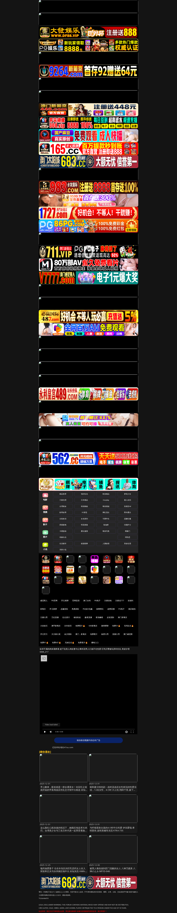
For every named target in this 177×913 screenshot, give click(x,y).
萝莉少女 (127, 494)
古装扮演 (62, 519)
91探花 (84, 512)
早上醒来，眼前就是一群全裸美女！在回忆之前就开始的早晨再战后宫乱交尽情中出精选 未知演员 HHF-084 (63, 790)
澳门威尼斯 (128, 634)
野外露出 (127, 512)
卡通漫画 (62, 531)
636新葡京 (93, 625)
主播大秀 (44, 617)
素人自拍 (127, 500)
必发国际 (110, 617)
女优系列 (84, 519)
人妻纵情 (106, 543)
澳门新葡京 (122, 617)
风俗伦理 (127, 543)
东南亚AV (127, 506)
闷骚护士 (127, 525)
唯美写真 (106, 531)
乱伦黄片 (66, 617)
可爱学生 (106, 519)
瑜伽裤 (105, 525)
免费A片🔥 (56, 642)
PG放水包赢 (88, 609)
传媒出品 (62, 537)
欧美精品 (106, 494)
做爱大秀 (105, 634)
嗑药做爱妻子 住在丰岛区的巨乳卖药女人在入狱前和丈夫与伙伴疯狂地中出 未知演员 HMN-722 (63, 871)
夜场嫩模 (99, 617)
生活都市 (62, 543)
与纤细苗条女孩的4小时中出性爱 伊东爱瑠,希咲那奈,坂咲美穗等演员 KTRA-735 (112, 829)
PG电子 (97, 600)
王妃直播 (55, 617)
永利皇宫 (68, 625)
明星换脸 (84, 525)
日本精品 (84, 500)
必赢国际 (64, 609)
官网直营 (76, 600)
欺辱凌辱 (62, 512)
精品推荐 (62, 494)
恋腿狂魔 (127, 519)
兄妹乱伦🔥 (69, 642)
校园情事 (84, 543)
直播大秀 (116, 634)
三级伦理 (62, 500)
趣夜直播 (88, 617)
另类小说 (62, 549)
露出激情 (84, 531)
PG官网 (54, 600)
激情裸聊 (105, 625)
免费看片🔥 (80, 625)
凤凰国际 (75, 609)
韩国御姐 (84, 506)
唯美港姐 (106, 506)
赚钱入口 (95, 642)
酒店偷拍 (132, 609)
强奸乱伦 (84, 494)
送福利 (130, 600)
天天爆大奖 (56, 634)
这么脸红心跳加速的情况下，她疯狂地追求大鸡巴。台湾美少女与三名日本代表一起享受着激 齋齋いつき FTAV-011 (63, 830)
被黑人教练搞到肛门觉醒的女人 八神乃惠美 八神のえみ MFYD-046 (112, 870)
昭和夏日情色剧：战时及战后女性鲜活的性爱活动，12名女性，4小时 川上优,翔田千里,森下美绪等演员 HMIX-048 (113, 790)
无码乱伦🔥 (129, 625)
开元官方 (44, 634)
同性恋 (127, 537)
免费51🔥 (116, 625)
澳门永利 (87, 600)
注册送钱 (108, 600)
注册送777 (119, 600)
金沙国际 (68, 634)
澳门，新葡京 (80, 634)
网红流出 (106, 512)
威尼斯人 (44, 600)
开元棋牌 (65, 600)
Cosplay (106, 500)
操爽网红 (100, 609)
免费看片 (94, 634)
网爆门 (127, 531)
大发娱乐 (44, 625)
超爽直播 (111, 609)
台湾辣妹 (62, 506)
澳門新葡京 (56, 625)
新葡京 (43, 609)
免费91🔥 (44, 642)
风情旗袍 (62, 525)
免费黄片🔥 (83, 642)
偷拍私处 (77, 617)
